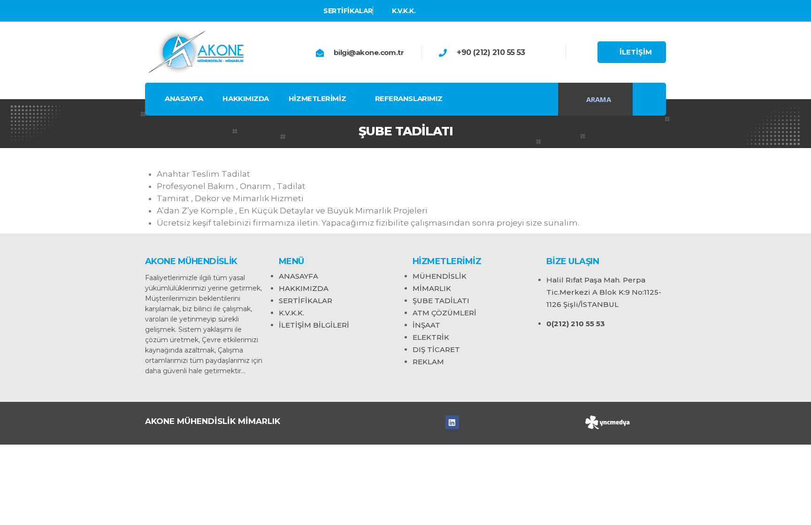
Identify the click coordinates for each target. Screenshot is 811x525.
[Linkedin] (147, 11)
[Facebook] (452, 422)
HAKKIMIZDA (245, 98)
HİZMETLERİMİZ (317, 98)
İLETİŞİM (636, 51)
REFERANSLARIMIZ (409, 98)
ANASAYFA (184, 98)
